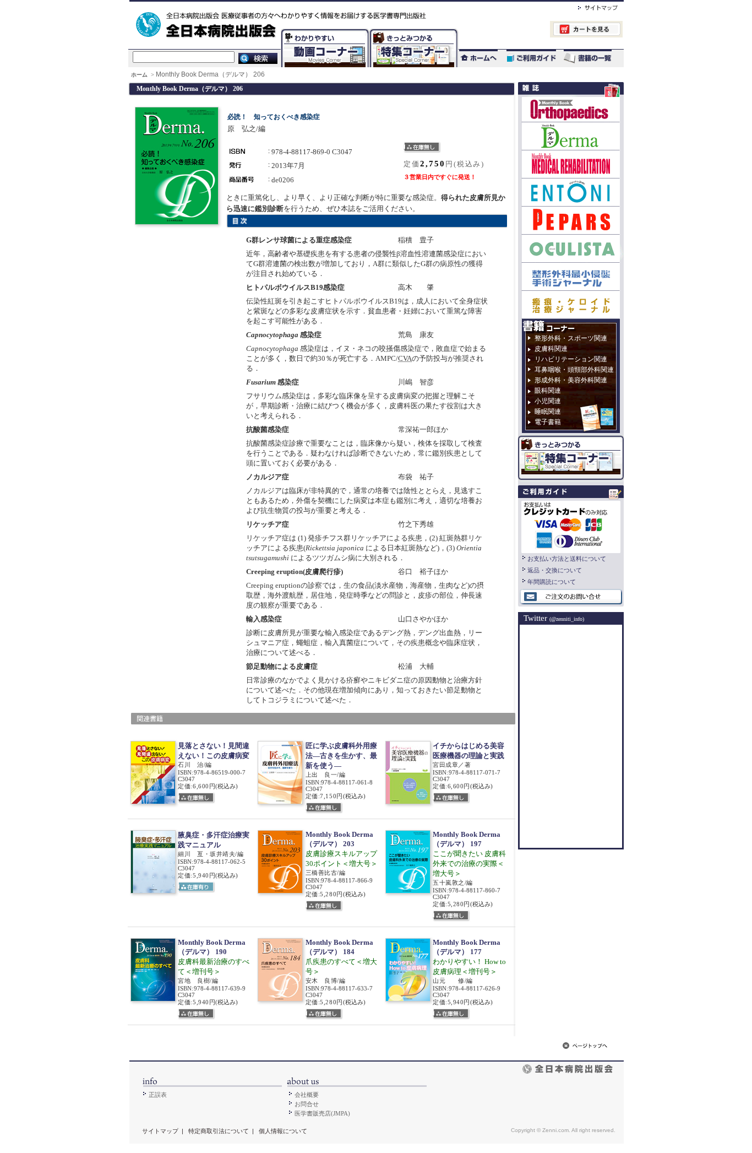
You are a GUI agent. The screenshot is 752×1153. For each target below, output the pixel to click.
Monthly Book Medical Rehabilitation (571, 164)
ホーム (140, 75)
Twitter (554, 618)
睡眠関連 (548, 411)
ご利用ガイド (526, 58)
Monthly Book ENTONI (571, 192)
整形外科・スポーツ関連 (571, 338)
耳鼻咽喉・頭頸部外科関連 (574, 369)
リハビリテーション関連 (571, 359)
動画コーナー (322, 30)
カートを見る (540, 30)
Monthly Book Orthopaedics (571, 109)
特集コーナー (413, 30)
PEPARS (571, 220)
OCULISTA (571, 248)
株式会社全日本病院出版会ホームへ (338, 6)
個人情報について (283, 1131)
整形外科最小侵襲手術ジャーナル (571, 276)
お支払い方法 (571, 525)
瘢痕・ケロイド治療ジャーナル (571, 304)
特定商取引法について (218, 1131)
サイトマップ (586, 6)
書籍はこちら (589, 58)
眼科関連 (548, 390)
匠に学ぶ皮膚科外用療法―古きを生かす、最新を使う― (341, 755)
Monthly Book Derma (571, 136)
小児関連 (548, 401)
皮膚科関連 (551, 349)
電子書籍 (548, 422)
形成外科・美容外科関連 (571, 380)
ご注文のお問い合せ (571, 597)
